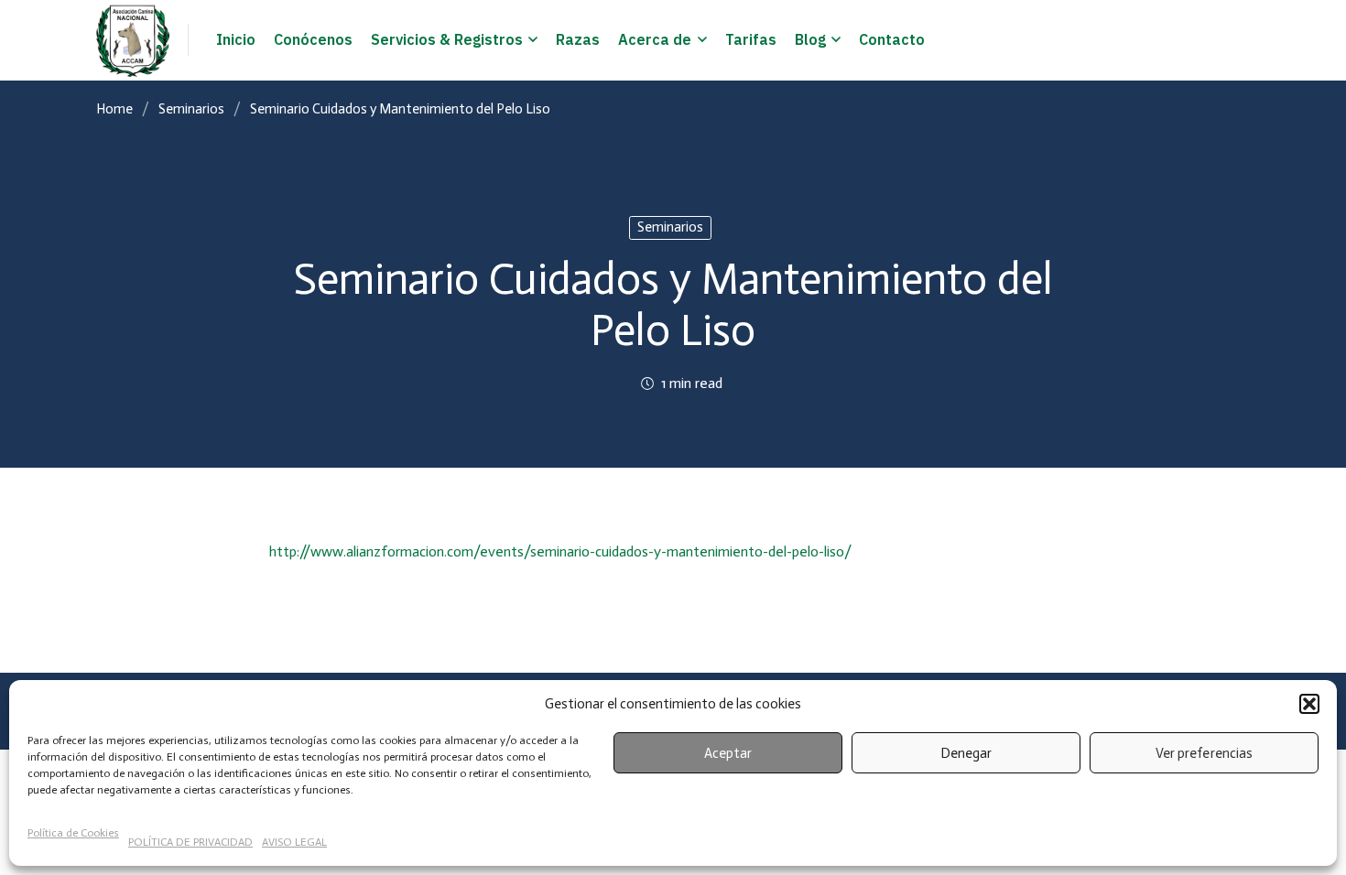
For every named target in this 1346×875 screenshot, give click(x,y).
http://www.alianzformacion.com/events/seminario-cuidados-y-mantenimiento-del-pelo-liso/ (560, 551)
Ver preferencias (1204, 753)
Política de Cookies (73, 832)
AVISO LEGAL (294, 842)
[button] (1309, 704)
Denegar (966, 753)
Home (114, 109)
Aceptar (728, 753)
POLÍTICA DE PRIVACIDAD (190, 842)
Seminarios (191, 109)
